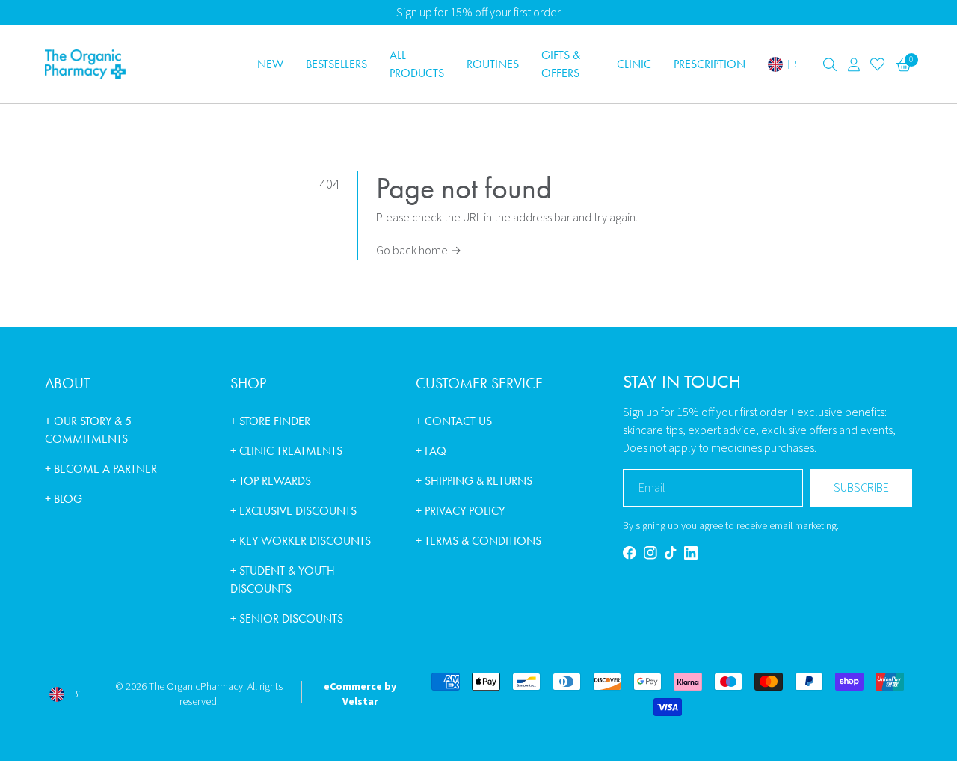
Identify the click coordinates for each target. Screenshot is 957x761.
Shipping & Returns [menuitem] (474, 481)
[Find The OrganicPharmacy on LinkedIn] (691, 553)
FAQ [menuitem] (431, 451)
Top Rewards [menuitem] (270, 481)
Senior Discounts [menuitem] (286, 618)
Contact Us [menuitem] (454, 421)
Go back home (418, 250)
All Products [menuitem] (417, 64)
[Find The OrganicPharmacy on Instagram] (650, 552)
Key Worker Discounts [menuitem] (300, 540)
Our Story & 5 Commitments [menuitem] (88, 430)
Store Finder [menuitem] (270, 421)
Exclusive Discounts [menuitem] (293, 511)
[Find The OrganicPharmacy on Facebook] (629, 552)
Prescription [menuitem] (709, 64)
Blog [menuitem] (63, 499)
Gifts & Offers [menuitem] (560, 64)
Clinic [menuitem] (634, 64)
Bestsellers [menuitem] (336, 64)
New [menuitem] (270, 64)
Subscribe (861, 488)
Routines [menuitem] (493, 64)
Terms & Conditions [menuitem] (478, 540)
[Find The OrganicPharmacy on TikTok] (671, 552)
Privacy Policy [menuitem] (460, 511)
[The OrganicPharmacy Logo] (142, 64)
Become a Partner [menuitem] (101, 469)
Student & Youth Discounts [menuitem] (282, 579)
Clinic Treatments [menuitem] (286, 451)
